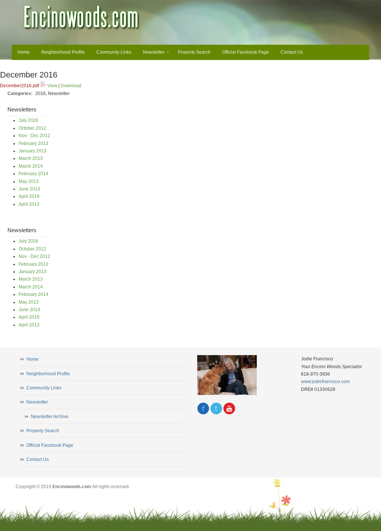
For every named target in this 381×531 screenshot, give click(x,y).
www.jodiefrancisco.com (325, 381)
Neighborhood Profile (48, 373)
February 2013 (33, 143)
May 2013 (29, 181)
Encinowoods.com (82, 17)
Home (32, 359)
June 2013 (29, 189)
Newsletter (37, 402)
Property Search (42, 430)
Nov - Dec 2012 (34, 135)
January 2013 (33, 151)
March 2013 (31, 158)
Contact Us (37, 459)
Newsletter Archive (49, 416)
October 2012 (32, 128)
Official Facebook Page (49, 445)
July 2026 (28, 120)
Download (71, 85)
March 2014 (31, 166)
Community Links (43, 388)
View (52, 85)
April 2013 (29, 204)
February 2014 (33, 173)
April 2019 (29, 196)
